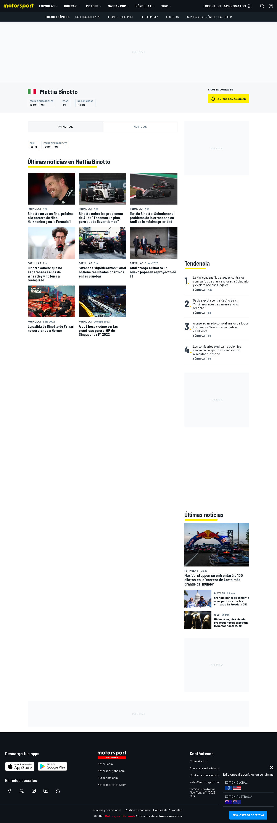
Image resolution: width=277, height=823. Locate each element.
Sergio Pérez (149, 17)
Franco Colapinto (120, 17)
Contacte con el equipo (205, 775)
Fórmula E (143, 6)
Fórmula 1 (47, 6)
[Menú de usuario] (271, 6)
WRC (164, 6)
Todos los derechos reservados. (159, 816)
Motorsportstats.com (112, 784)
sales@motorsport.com (205, 782)
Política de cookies (137, 810)
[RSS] (58, 790)
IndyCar (70, 6)
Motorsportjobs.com (111, 771)
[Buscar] (262, 6)
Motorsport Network (120, 816)
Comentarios (198, 761)
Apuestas (172, 17)
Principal (65, 126)
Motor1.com (105, 764)
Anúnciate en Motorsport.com (209, 768)
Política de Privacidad (167, 810)
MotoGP (92, 6)
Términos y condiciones (106, 810)
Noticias (140, 126)
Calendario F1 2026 (87, 17)
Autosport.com (108, 777)
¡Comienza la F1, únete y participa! (209, 17)
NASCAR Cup (117, 6)
